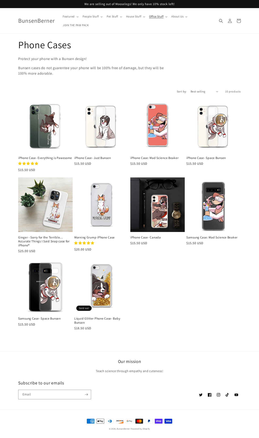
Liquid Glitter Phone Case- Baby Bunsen (97, 320)
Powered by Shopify (140, 428)
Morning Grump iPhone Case (94, 237)
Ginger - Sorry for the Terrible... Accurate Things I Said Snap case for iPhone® (44, 241)
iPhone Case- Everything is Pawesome (45, 158)
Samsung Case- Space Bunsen (39, 318)
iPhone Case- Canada (145, 237)
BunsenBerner (123, 428)
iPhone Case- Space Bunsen (206, 158)
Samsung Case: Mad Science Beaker (212, 237)
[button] (70, 16)
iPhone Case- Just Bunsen (92, 158)
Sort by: (182, 91)
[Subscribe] (86, 394)
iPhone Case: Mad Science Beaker (154, 158)
